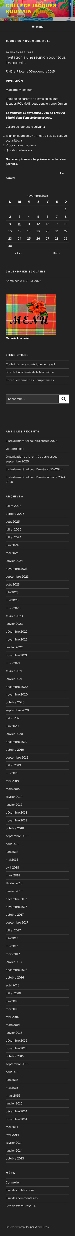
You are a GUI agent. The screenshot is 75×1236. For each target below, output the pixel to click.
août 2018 (12, 844)
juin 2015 (12, 1080)
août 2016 (12, 985)
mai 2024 (12, 553)
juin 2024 (12, 545)
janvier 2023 (14, 623)
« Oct (18, 253)
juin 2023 (12, 592)
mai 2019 (12, 773)
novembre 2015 (16, 1048)
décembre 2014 (16, 1111)
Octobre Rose (15, 449)
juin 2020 (12, 726)
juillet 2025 (13, 529)
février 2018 (14, 883)
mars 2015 (13, 1095)
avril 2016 (12, 1017)
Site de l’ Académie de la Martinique (30, 372)
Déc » (56, 253)
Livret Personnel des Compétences (30, 380)
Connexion (13, 1182)
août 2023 (13, 584)
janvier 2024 (14, 561)
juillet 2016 (13, 993)
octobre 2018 (15, 828)
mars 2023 (13, 608)
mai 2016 (12, 1009)
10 (19, 224)
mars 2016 (13, 1025)
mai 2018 (12, 859)
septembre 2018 (17, 836)
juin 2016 (12, 1001)
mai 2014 (12, 1127)
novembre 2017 (16, 907)
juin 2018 (12, 852)
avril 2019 (12, 781)
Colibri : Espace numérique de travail (30, 364)
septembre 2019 (17, 757)
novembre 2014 (16, 1119)
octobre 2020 (15, 702)
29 (66, 238)
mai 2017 (12, 946)
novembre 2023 (17, 569)
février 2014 (14, 1142)
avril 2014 (12, 1135)
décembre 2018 (16, 812)
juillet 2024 (13, 537)
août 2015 (12, 1072)
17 (19, 231)
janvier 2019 (14, 804)
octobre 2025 (15, 514)
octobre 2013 (15, 1158)
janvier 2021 (14, 679)
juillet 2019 (13, 765)
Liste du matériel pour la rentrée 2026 (32, 441)
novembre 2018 (16, 820)
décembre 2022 (17, 631)
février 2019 (14, 797)
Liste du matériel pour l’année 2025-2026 (34, 469)
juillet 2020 (13, 718)
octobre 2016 (15, 977)
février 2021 (14, 671)
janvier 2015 (14, 1103)
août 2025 (13, 521)
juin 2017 (12, 938)
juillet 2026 (13, 506)
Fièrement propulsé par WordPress (27, 1227)
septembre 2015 (17, 1064)
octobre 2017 (15, 914)
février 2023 (14, 616)
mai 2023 (12, 600)
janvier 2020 (14, 734)
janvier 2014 (14, 1150)
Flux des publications (20, 1190)
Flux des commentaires (22, 1198)
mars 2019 (13, 789)
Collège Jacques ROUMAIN (31, 8)
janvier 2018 (14, 891)
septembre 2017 (17, 922)
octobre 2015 (15, 1056)
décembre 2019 (16, 742)
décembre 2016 (16, 970)
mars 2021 (13, 663)
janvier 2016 (14, 1032)
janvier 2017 (14, 962)
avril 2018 (12, 867)
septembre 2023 (17, 576)
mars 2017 (13, 954)
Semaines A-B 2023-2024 (24, 281)
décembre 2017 (16, 899)
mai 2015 (12, 1087)
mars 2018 (13, 875)
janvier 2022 (14, 647)
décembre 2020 (17, 687)
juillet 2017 (13, 930)
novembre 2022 (17, 639)
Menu (39, 26)
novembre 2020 (17, 694)
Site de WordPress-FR (21, 1206)
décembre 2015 (16, 1040)
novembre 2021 (16, 655)
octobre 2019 (15, 749)
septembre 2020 (17, 710)
